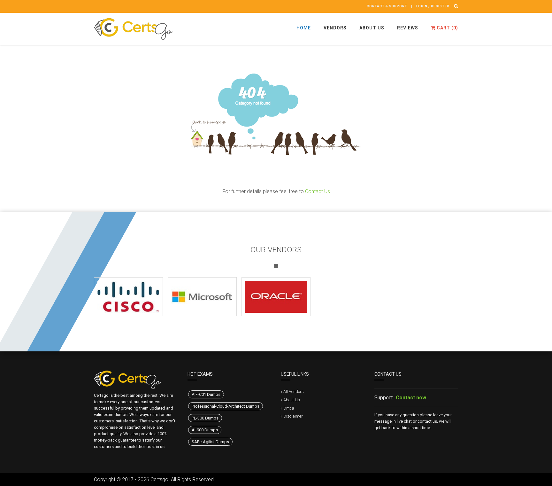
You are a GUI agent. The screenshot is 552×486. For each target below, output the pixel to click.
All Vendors (293, 391)
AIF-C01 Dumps (206, 394)
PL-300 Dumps (205, 418)
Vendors (335, 27)
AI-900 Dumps (205, 429)
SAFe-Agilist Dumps (210, 441)
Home (303, 27)
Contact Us (317, 191)
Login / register (432, 6)
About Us (371, 27)
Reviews (407, 27)
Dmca (288, 408)
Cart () (446, 27)
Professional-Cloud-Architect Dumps (225, 406)
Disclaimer (293, 416)
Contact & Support (387, 6)
